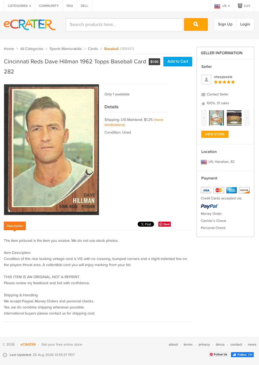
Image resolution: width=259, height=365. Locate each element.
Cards (93, 49)
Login (245, 24)
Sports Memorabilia (66, 49)
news (252, 344)
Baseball (111, 49)
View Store (215, 134)
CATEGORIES (18, 6)
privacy (204, 344)
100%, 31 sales (217, 103)
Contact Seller (217, 94)
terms (188, 344)
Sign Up (225, 24)
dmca (220, 344)
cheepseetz (223, 77)
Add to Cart (177, 61)
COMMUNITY (49, 6)
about (173, 344)
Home (9, 49)
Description (15, 226)
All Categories (31, 49)
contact (236, 344)
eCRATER (28, 344)
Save (166, 224)
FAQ (70, 6)
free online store (69, 345)
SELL (84, 6)
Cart (246, 6)
